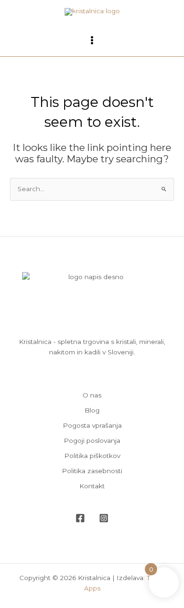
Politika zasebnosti (92, 471)
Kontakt (92, 486)
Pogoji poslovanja (92, 440)
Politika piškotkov (92, 455)
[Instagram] (104, 518)
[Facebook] (80, 518)
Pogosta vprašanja (92, 425)
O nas (92, 395)
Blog (92, 410)
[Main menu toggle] (91, 40)
